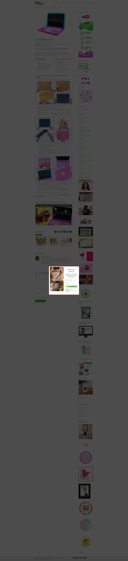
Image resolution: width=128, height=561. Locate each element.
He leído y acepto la (71, 291)
